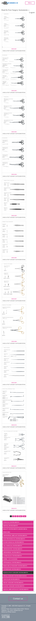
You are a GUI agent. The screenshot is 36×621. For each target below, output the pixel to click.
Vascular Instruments (11, 579)
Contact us (18, 598)
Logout (32, 12)
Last (25, 516)
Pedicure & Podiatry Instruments (15, 566)
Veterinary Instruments (12, 569)
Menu (30, 3)
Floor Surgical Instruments (13, 542)
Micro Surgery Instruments (13, 582)
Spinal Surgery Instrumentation (15, 576)
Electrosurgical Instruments (14, 539)
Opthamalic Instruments (12, 562)
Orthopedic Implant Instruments (15, 535)
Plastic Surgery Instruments (13, 586)
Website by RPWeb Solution (8, 612)
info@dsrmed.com (18, 610)
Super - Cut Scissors (10, 559)
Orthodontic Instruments (12, 549)
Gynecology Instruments (12, 555)
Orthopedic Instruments (12, 552)
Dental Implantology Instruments (15, 589)
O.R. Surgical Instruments (12, 545)
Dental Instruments (10, 525)
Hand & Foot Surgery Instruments (15, 572)
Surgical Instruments (11, 522)
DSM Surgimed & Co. (20, 605)
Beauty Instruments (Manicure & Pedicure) (15, 530)
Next (21, 516)
